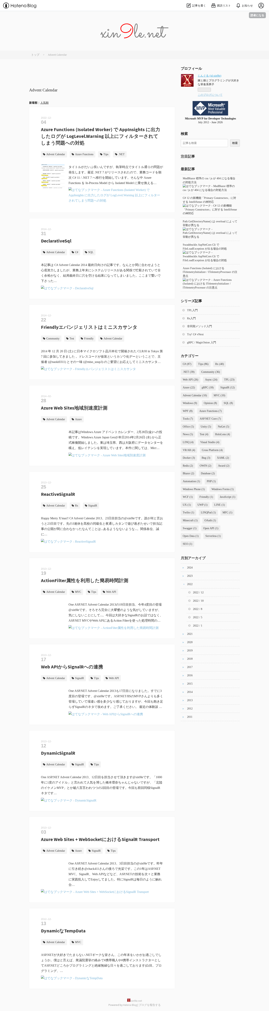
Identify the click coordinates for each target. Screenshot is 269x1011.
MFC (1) (227, 512)
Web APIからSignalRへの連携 (72, 667)
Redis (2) (188, 465)
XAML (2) (223, 457)
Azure (78, 419)
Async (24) (211, 379)
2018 (190, 658)
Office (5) (188, 426)
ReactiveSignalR (58, 494)
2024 (190, 567)
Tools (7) (188, 418)
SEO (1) (187, 543)
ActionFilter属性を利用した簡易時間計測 (84, 580)
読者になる (257, 15)
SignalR (92, 505)
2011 (189, 716)
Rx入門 (191, 318)
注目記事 (188, 156)
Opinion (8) (210, 403)
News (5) (188, 434)
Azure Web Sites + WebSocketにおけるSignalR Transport (100, 839)
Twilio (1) (188, 512)
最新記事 (188, 169)
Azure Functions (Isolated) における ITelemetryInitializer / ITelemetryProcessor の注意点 (210, 272)
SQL (91, 252)
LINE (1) (219, 504)
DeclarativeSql (56, 241)
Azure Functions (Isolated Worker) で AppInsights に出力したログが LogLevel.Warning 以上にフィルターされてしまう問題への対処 (100, 136)
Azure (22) (189, 387)
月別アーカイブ (193, 558)
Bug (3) (206, 457)
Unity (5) (206, 426)
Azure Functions (84, 154)
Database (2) (208, 473)
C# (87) (187, 364)
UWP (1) (203, 504)
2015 (190, 683)
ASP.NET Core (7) (210, 418)
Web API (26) (190, 379)
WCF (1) (188, 496)
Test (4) (204, 434)
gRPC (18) (208, 387)
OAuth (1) (210, 520)
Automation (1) (191, 481)
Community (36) (210, 371)
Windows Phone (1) (194, 489)
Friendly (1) (206, 496)
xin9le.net (134, 16)
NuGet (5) (223, 426)
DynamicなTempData (63, 931)
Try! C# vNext (195, 334)
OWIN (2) (205, 465)
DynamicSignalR (58, 753)
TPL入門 (192, 310)
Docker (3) (189, 457)
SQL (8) (228, 403)
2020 (190, 642)
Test (72, 338)
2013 (190, 700)
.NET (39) (189, 371)
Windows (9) (190, 403)
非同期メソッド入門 (199, 326)
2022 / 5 (197, 617)
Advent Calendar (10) (195, 395)
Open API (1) (210, 528)
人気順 (44, 102)
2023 (190, 575)
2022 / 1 (197, 625)
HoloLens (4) (222, 434)
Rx (76, 505)
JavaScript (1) (227, 496)
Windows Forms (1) (222, 489)
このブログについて (210, 94)
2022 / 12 (198, 592)
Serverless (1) (213, 536)
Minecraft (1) (190, 520)
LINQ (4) (188, 442)
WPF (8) (188, 411)
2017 (190, 667)
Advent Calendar (55, 154)
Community (52, 338)
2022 (190, 584)
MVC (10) (219, 395)
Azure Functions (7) (210, 411)
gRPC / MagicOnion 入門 (201, 342)
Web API (111, 591)
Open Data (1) (191, 536)
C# (76, 252)
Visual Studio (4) (209, 442)
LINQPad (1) (208, 512)
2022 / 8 (197, 609)
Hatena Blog (130, 1005)
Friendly (89, 338)
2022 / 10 (198, 600)
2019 (190, 650)
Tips (105, 154)
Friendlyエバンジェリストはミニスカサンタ (89, 327)
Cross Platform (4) (212, 450)
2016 (190, 675)
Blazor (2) (188, 473)
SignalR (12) (227, 387)
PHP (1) (211, 481)
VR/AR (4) (189, 450)
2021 (190, 633)
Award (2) (223, 465)
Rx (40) (219, 364)
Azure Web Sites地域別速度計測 (74, 408)
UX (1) (187, 504)
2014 (190, 692)
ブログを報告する (150, 1005)
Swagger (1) (190, 528)
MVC (78, 591)
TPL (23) (229, 379)
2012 (190, 708)
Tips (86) (203, 364)
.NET (121, 154)
